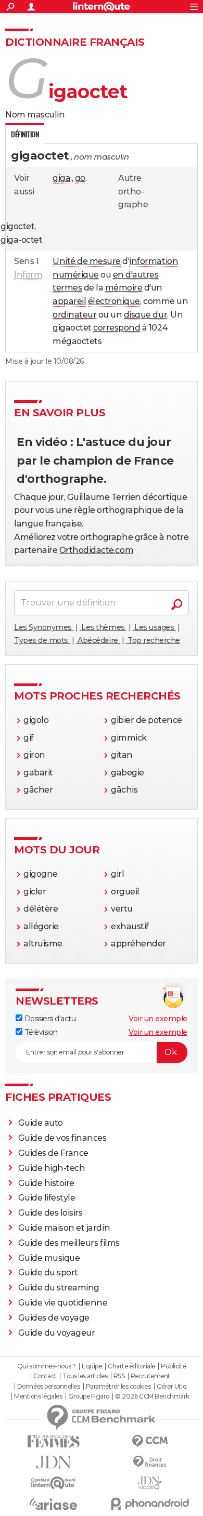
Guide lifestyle (46, 1198)
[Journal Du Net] (53, 1462)
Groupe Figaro (88, 1396)
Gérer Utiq (171, 1386)
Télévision (40, 1032)
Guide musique (49, 1258)
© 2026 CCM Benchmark (152, 1396)
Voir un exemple (158, 1018)
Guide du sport (48, 1272)
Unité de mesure (87, 261)
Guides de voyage (54, 1318)
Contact (45, 1376)
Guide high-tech (51, 1168)
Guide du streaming (58, 1288)
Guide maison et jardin (64, 1228)
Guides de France (53, 1153)
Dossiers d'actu (48, 1018)
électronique (114, 301)
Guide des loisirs (50, 1213)
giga (61, 178)
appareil (69, 301)
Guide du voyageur (56, 1333)
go (80, 178)
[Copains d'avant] (53, 1483)
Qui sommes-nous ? (46, 1366)
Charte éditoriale (131, 1366)
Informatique (41, 275)
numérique (76, 275)
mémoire (124, 288)
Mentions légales (38, 1396)
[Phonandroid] (150, 1503)
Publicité (173, 1366)
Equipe (92, 1366)
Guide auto (40, 1123)
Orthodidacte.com (96, 550)
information (153, 261)
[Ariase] (53, 1504)
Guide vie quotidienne (63, 1303)
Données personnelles (48, 1386)
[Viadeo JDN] (150, 1483)
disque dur (145, 315)
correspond (116, 328)
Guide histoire (46, 1183)
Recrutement (150, 1376)
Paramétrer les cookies (118, 1386)
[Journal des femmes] (53, 1441)
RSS (119, 1376)
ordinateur (74, 315)
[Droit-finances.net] (150, 1462)
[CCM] (150, 1441)
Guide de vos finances (62, 1138)
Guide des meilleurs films (69, 1243)
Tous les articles (84, 1376)
